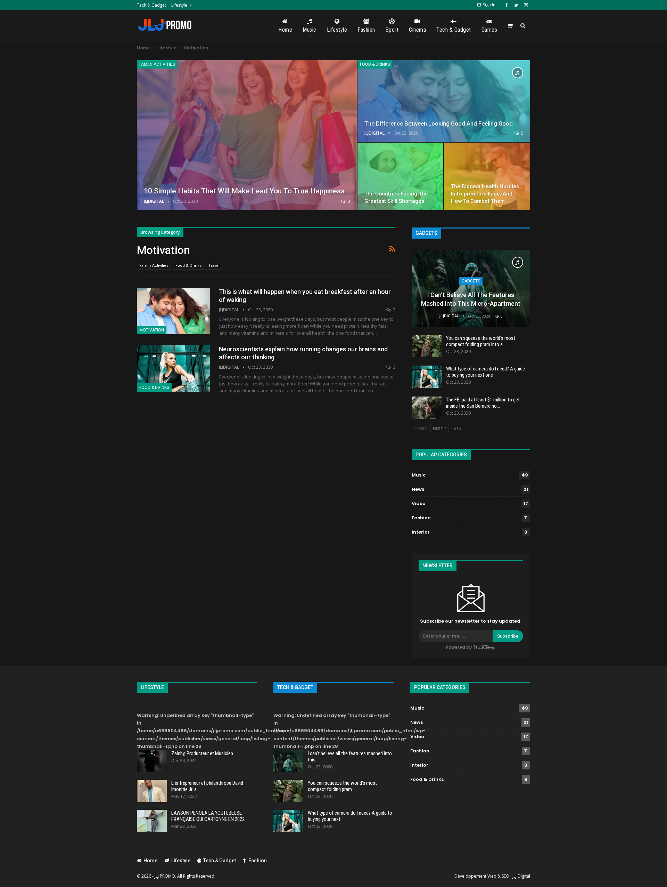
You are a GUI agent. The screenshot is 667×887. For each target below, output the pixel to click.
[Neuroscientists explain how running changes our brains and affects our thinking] (173, 368)
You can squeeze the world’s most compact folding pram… (342, 786)
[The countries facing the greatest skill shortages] (400, 176)
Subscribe (508, 636)
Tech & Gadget (151, 5)
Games (489, 29)
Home (285, 29)
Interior (421, 532)
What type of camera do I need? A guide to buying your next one (485, 372)
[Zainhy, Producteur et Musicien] (152, 761)
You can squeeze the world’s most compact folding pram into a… (480, 341)
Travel (214, 265)
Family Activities (157, 64)
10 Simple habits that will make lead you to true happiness (244, 191)
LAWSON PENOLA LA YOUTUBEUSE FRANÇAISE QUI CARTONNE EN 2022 (208, 816)
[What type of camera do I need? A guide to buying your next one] (427, 377)
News (418, 489)
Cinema (417, 29)
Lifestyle (179, 5)
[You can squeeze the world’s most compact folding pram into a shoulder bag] (427, 346)
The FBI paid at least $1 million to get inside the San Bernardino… (483, 403)
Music (309, 29)
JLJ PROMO (165, 876)
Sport (392, 29)
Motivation (151, 330)
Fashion (366, 29)
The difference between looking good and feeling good (438, 123)
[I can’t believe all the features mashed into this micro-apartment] (471, 288)
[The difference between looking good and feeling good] (444, 101)
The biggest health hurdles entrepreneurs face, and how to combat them (485, 193)
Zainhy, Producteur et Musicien (202, 753)
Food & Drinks (375, 64)
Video (419, 503)
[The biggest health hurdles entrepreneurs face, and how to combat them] (487, 176)
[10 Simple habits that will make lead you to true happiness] (246, 135)
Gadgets (471, 281)
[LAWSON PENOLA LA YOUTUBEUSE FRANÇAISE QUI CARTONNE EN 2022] (152, 821)
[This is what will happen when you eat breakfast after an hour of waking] (173, 311)
